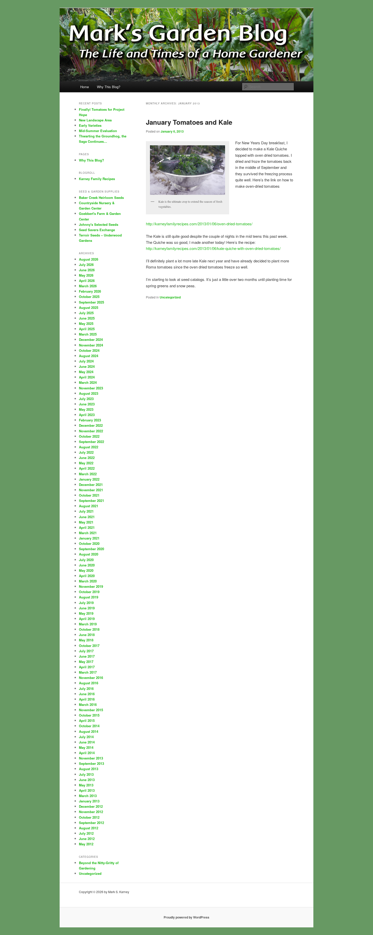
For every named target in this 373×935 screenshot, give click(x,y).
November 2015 (91, 709)
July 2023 (86, 398)
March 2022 (88, 473)
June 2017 (87, 656)
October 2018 (89, 629)
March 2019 (88, 624)
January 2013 (89, 801)
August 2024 (88, 355)
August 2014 (88, 731)
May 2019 (86, 613)
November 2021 (91, 489)
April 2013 (87, 790)
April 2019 (87, 618)
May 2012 (86, 844)
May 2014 (86, 747)
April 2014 (87, 752)
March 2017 (88, 672)
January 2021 (89, 538)
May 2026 (86, 275)
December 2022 (91, 425)
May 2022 (86, 463)
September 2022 (91, 441)
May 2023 (86, 409)
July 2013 (86, 774)
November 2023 (91, 388)
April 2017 (87, 666)
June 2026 (87, 269)
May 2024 (86, 371)
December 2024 (91, 339)
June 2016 (87, 693)
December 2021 (91, 484)
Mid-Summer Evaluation (98, 130)
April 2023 (87, 414)
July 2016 (86, 688)
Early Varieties (90, 125)
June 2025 (87, 318)
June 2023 (87, 404)
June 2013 (87, 779)
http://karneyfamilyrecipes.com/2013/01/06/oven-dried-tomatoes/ (199, 223)
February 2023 (90, 420)
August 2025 (88, 307)
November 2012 (91, 811)
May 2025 (86, 323)
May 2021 (86, 522)
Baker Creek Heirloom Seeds (101, 197)
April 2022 (87, 468)
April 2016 (87, 699)
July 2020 (86, 559)
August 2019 (88, 597)
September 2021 (91, 500)
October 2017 (89, 645)
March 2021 (88, 532)
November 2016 (91, 677)
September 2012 (91, 822)
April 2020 (87, 575)
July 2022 (86, 452)
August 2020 (88, 554)
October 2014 (89, 725)
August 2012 (88, 828)
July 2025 (86, 312)
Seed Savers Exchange (97, 229)
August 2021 (88, 505)
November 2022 (91, 431)
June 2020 (87, 565)
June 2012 (87, 838)
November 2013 (91, 758)
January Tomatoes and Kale (189, 122)
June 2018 (87, 634)
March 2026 (88, 285)
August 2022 (88, 447)
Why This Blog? (108, 86)
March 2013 (88, 795)
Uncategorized (170, 297)
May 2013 (86, 785)
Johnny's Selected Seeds (98, 224)
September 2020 (91, 548)
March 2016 (88, 704)
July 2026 (86, 264)
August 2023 (88, 393)
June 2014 (87, 742)
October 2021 (89, 495)
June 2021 (87, 516)
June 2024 (87, 366)
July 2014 (86, 736)
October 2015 (89, 715)
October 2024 (89, 350)
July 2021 (86, 511)
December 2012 (91, 806)
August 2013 (88, 768)
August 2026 (88, 259)
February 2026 (90, 291)
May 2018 (86, 640)
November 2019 (91, 586)
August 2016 (88, 682)
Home (84, 86)
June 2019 (87, 608)
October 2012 (89, 817)
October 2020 (89, 543)
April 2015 (87, 720)
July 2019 (86, 602)
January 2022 (89, 479)
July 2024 (86, 361)
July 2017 (86, 650)
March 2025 (88, 334)
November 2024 (91, 345)
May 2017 (86, 661)
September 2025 (91, 302)
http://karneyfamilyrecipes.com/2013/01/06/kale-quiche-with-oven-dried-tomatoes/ (213, 248)
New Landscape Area (95, 120)
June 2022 (87, 457)
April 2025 (87, 328)
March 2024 (88, 382)
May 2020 (86, 570)
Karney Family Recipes (97, 178)
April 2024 (87, 377)
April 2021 (87, 527)
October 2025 (89, 296)
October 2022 (89, 436)
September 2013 (91, 763)
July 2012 (86, 833)
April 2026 (87, 280)
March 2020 (88, 581)
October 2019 (89, 591)
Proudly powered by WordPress (186, 917)
